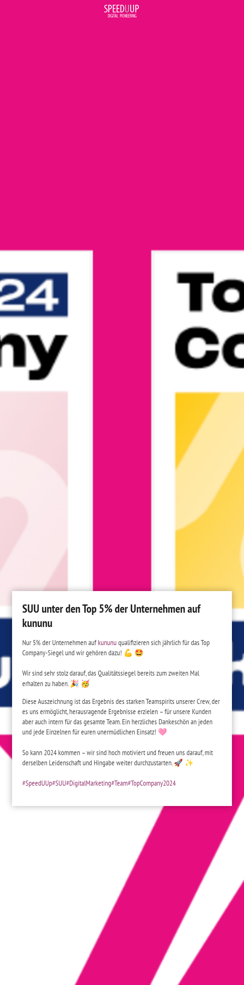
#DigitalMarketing (88, 783)
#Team (119, 783)
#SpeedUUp (37, 783)
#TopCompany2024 (152, 783)
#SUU (59, 783)
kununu (107, 642)
